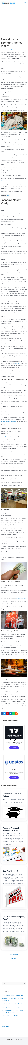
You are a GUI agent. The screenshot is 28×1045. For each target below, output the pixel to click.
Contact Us (4, 1024)
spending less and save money (9, 421)
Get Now (14, 747)
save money (18, 363)
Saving (10, 49)
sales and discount (21, 598)
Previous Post (14, 954)
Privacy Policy (5, 1026)
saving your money (5, 180)
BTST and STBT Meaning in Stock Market (12, 1008)
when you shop (8, 436)
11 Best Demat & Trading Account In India (12, 995)
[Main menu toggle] (25, 2)
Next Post (14, 958)
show (8, 195)
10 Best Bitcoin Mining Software (10, 1015)
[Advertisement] (14, 20)
